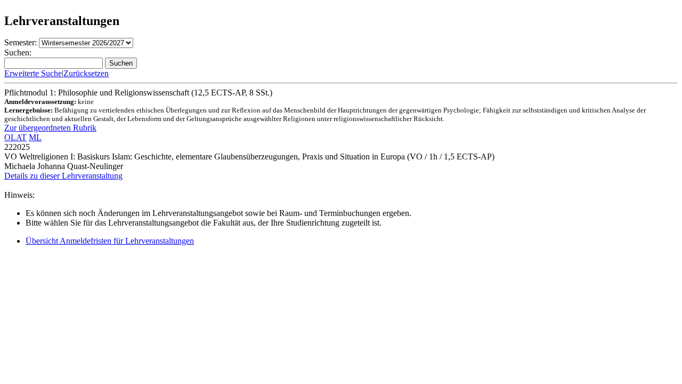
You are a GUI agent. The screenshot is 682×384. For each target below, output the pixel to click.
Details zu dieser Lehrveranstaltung (63, 175)
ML (35, 137)
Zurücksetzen (86, 73)
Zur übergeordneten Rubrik (50, 127)
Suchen (121, 63)
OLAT (15, 137)
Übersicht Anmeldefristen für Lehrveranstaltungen (110, 240)
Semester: (20, 42)
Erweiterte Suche (33, 73)
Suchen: (17, 52)
